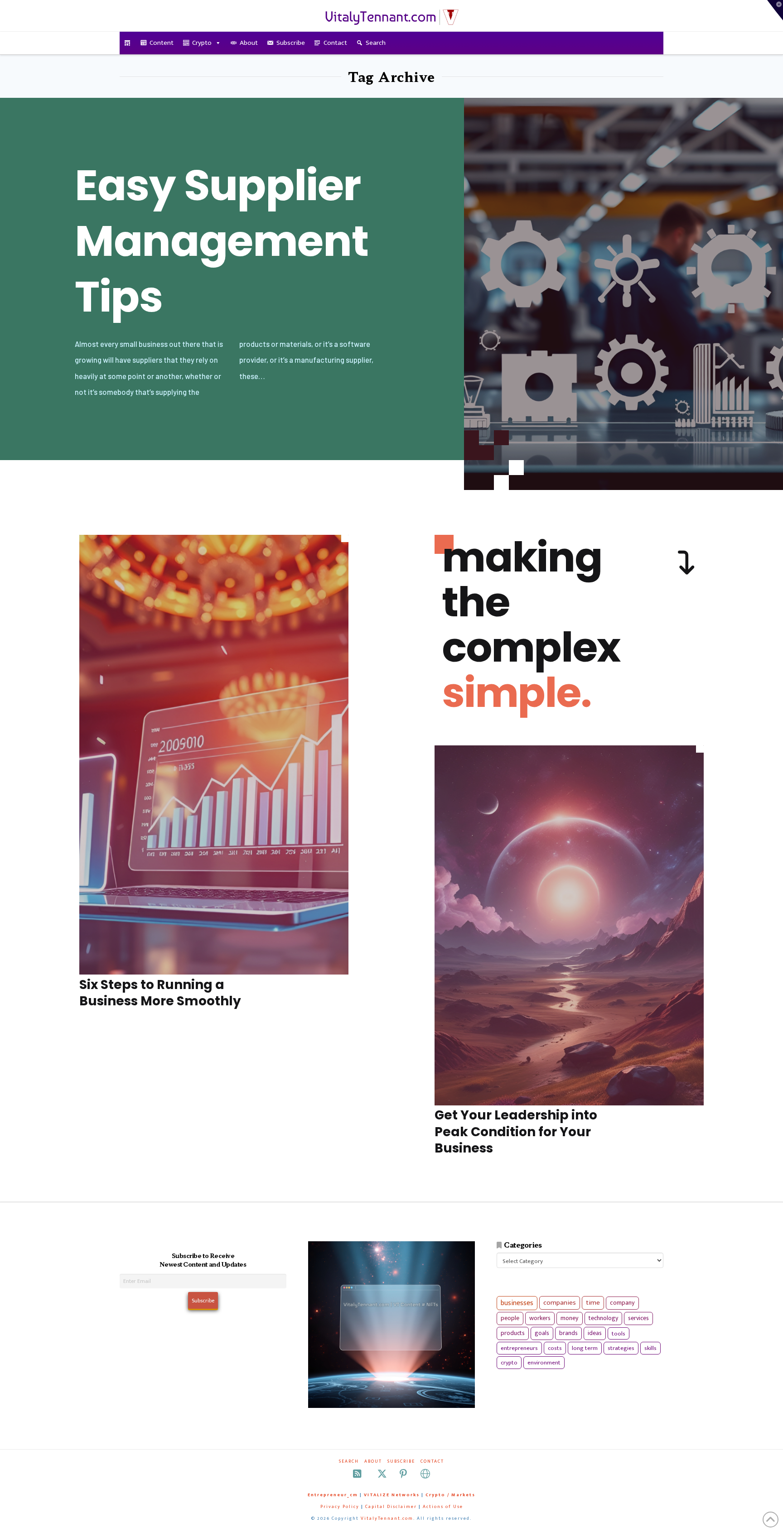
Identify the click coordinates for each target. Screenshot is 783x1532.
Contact (335, 42)
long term (585, 1348)
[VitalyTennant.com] (127, 43)
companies (559, 1302)
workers (540, 1318)
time (593, 1302)
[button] (775, 10)
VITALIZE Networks (392, 1494)
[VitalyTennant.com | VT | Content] (425, 1474)
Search (376, 42)
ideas (595, 1333)
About (249, 42)
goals (542, 1333)
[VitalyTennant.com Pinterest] (403, 1474)
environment (544, 1363)
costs (555, 1348)
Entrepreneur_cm (333, 1494)
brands (568, 1333)
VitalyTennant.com (387, 1518)
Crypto (202, 42)
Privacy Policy (339, 1506)
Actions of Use (443, 1506)
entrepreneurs (519, 1348)
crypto (509, 1363)
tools (618, 1334)
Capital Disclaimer (391, 1506)
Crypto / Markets (450, 1494)
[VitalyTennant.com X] (382, 1474)
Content (162, 42)
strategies (621, 1348)
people (510, 1318)
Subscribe (290, 42)
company (622, 1302)
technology (603, 1318)
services (638, 1318)
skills (650, 1348)
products (513, 1333)
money (570, 1318)
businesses (517, 1303)
